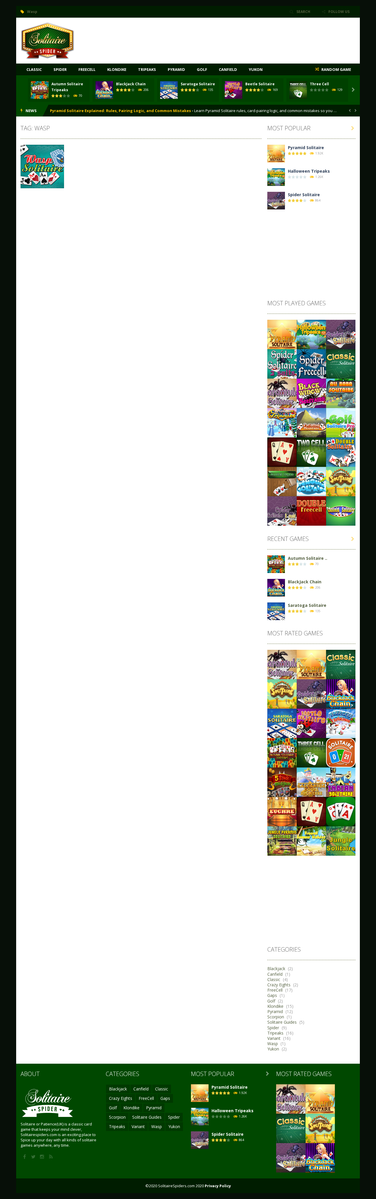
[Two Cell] (311, 451)
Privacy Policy (218, 1185)
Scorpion (275, 1017)
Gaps (272, 995)
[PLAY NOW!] (39, 89)
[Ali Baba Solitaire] (340, 393)
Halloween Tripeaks (309, 171)
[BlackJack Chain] (276, 587)
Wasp (272, 1043)
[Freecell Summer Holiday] (311, 840)
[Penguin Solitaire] (311, 481)
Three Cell (319, 83)
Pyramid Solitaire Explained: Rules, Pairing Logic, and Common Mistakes (120, 110)
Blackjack (276, 968)
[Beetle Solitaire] (311, 723)
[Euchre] (282, 811)
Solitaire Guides (282, 1022)
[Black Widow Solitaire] (311, 393)
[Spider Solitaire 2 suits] (282, 363)
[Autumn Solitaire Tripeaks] (276, 564)
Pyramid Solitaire (306, 147)
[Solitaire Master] (282, 451)
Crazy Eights (279, 984)
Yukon (256, 69)
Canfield (228, 69)
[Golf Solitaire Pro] (340, 422)
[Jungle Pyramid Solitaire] (282, 840)
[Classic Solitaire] (340, 363)
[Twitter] (33, 1157)
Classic (34, 69)
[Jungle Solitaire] (340, 840)
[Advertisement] (248, 35)
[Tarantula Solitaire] (282, 393)
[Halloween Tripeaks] (276, 176)
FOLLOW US (339, 11)
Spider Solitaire (304, 194)
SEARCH (303, 11)
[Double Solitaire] (340, 451)
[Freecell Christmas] (340, 723)
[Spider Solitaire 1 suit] (282, 510)
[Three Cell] (311, 752)
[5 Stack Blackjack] (282, 782)
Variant (274, 1038)
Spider (60, 69)
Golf (202, 69)
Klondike (116, 69)
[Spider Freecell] (311, 363)
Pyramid (176, 69)
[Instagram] (42, 1157)
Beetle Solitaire (260, 83)
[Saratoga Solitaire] (276, 611)
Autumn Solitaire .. (307, 558)
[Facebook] (25, 1157)
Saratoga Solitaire (198, 83)
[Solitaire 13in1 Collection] (340, 811)
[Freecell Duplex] (282, 481)
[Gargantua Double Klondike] (311, 782)
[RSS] (51, 1157)
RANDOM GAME (335, 69)
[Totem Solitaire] (340, 481)
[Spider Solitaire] (48, 40)
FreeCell (86, 69)
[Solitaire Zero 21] (340, 752)
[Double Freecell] (311, 510)
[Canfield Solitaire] (340, 510)
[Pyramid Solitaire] (276, 153)
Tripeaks (147, 69)
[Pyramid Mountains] (311, 422)
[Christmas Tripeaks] (282, 422)
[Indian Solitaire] (340, 782)
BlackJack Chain (131, 83)
